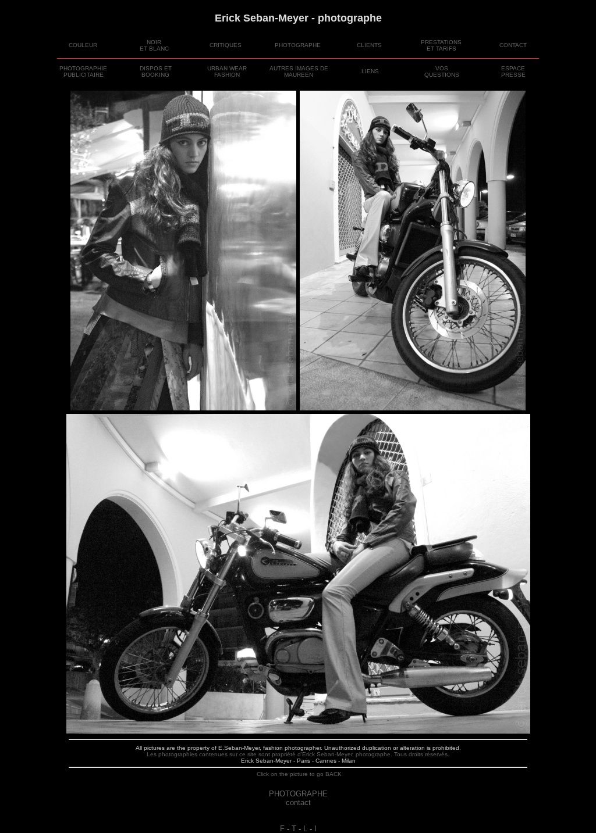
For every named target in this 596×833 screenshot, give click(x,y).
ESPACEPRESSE (513, 71)
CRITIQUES (226, 45)
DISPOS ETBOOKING (156, 71)
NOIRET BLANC (154, 45)
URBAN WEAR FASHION (227, 71)
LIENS (370, 71)
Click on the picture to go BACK (298, 774)
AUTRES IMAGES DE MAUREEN (298, 71)
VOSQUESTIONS (441, 71)
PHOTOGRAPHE (298, 45)
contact (298, 802)
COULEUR (83, 45)
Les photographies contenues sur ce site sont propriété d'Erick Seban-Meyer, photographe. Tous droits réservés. (298, 754)
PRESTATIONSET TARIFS (441, 45)
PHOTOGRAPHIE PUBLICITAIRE (83, 71)
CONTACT (513, 45)
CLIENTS (369, 45)
